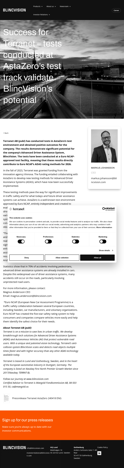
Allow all (97, 258)
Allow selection (62, 258)
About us (50, 6)
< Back (5, 133)
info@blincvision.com (35, 448)
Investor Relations (40, 14)
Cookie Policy (102, 447)
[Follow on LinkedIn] (99, 453)
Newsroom (64, 6)
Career (116, 10)
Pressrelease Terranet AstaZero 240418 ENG (37, 398)
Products (36, 6)
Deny (26, 258)
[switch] (48, 241)
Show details (104, 250)
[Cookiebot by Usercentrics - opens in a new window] (104, 209)
